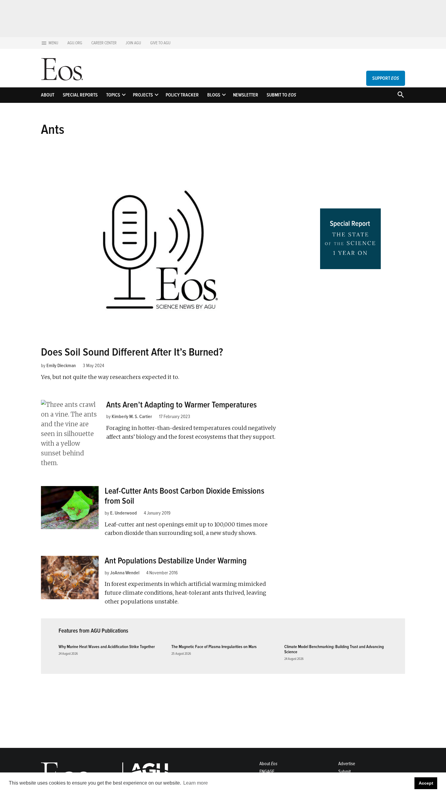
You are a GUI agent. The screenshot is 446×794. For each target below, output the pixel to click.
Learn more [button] (195, 783)
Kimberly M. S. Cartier (132, 417)
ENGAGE (266, 772)
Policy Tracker (182, 95)
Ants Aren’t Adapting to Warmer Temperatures (181, 405)
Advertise (346, 764)
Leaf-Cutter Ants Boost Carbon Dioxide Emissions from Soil (184, 496)
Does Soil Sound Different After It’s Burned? (132, 352)
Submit (344, 772)
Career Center (104, 43)
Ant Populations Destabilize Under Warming (176, 561)
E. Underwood (123, 513)
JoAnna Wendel (124, 573)
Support (385, 78)
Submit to (281, 95)
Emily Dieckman (61, 366)
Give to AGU (160, 43)
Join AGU (133, 43)
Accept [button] (426, 783)
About (47, 95)
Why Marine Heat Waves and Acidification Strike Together (107, 646)
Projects (143, 95)
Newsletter (245, 95)
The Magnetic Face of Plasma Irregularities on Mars (214, 646)
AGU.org (74, 43)
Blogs (213, 95)
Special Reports (80, 95)
